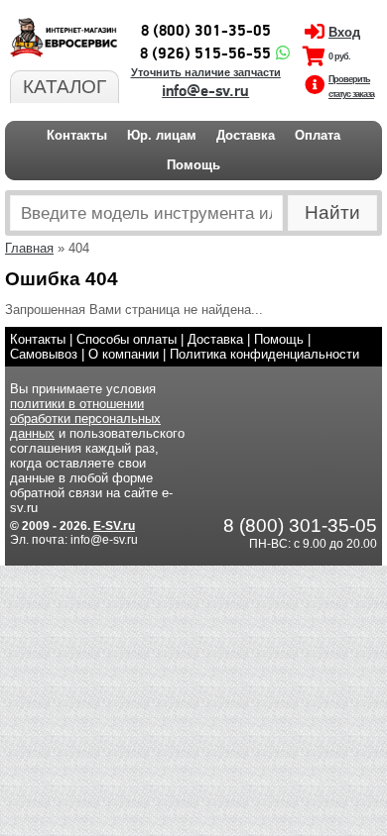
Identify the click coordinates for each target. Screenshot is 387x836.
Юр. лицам (161, 135)
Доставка (245, 135)
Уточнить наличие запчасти (206, 72)
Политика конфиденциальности (264, 354)
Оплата (317, 135)
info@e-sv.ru (205, 91)
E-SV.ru (114, 526)
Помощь (193, 164)
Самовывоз (43, 354)
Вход (344, 32)
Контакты (77, 135)
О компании (123, 354)
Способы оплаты (126, 339)
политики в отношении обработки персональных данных (85, 418)
